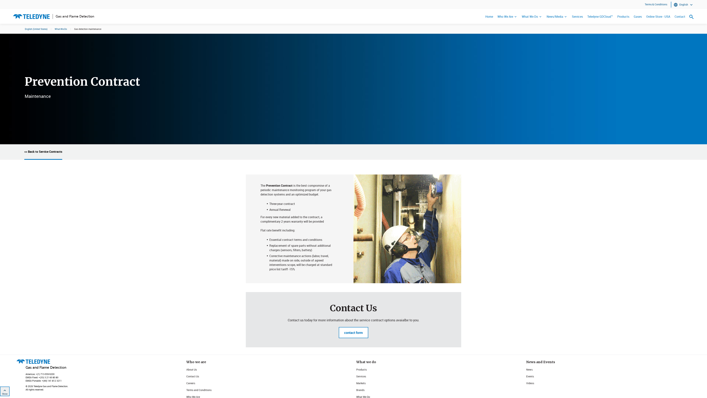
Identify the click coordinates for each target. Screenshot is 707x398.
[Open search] (691, 16)
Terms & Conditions (656, 4)
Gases (638, 17)
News (529, 369)
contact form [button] (353, 332)
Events (530, 376)
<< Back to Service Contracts (43, 152)
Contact (680, 17)
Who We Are (505, 17)
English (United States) (36, 28)
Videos (530, 383)
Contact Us (192, 376)
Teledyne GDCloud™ (600, 17)
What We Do (530, 17)
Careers (190, 383)
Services (577, 17)
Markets (361, 383)
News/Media (555, 17)
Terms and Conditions (199, 390)
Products (623, 17)
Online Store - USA (658, 17)
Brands (360, 390)
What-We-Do (61, 28)
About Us (191, 369)
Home (489, 17)
